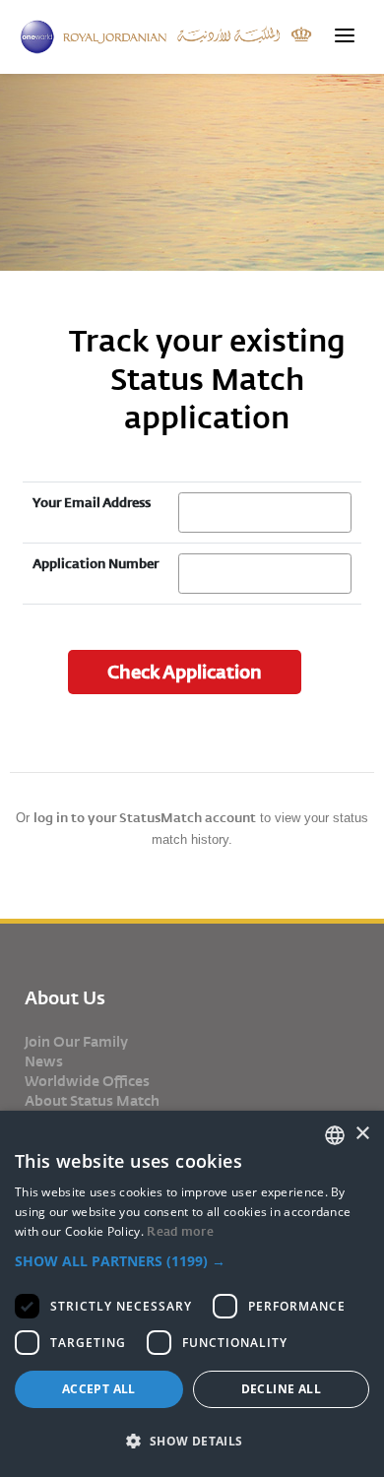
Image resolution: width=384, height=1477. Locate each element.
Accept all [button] (99, 1389)
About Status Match (92, 1101)
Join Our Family (76, 1042)
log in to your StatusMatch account (144, 817)
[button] (192, 1261)
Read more (180, 1232)
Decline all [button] (281, 1389)
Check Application (184, 672)
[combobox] (335, 1135)
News (44, 1061)
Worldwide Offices (87, 1081)
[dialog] (192, 1294)
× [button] (361, 1133)
